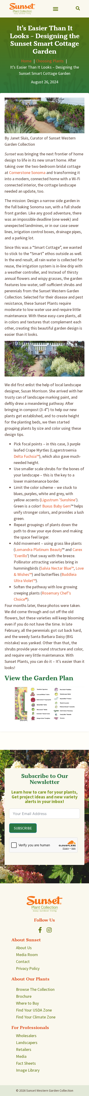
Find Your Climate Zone (35, 1017)
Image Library (27, 1070)
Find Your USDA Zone (34, 1010)
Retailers (23, 1049)
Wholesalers (26, 1035)
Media (21, 1056)
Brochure (23, 996)
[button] (55, 8)
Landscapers (26, 1042)
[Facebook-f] (40, 930)
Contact (23, 961)
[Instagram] (49, 930)
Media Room (27, 954)
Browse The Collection (35, 989)
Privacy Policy (27, 968)
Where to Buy (27, 1003)
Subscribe (23, 828)
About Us (24, 947)
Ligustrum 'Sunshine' (58, 499)
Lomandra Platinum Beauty (38, 549)
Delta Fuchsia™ (26, 456)
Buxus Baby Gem (56, 506)
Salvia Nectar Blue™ (57, 568)
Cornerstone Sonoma (27, 172)
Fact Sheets (26, 1063)
